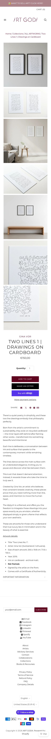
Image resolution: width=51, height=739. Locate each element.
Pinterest (26, 631)
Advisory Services (25, 652)
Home (8, 34)
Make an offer (25, 386)
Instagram (26, 625)
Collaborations (25, 658)
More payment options (25, 399)
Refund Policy (25, 678)
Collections (18, 34)
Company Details (25, 684)
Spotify (26, 634)
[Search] (45, 20)
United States (24, 704)
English (24, 698)
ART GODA (28, 731)
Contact (25, 655)
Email (26, 619)
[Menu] (5, 20)
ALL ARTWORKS (32, 34)
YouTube (26, 637)
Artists (26, 648)
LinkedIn (26, 628)
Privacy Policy (25, 672)
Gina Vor (25, 336)
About (25, 645)
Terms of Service (25, 675)
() (41, 9)
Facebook (26, 622)
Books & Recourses (25, 664)
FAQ (26, 681)
